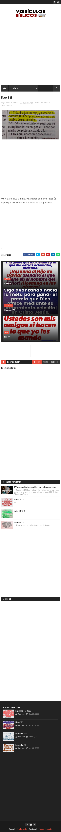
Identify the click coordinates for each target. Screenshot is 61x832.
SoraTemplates (22, 829)
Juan (6, 332)
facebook (54, 362)
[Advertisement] (30, 52)
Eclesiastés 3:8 (20, 745)
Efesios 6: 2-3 (19, 499)
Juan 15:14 (7, 336)
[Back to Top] (34, 824)
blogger (37, 362)
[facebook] (54, 2)
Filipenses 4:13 (19, 522)
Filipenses (8, 306)
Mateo (40, 102)
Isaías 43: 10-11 (19, 510)
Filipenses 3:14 (9, 309)
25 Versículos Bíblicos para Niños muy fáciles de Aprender (35, 487)
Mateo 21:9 (8, 283)
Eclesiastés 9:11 (21, 733)
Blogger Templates (45, 829)
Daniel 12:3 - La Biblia (23, 710)
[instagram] (58, 2)
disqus (45, 362)
